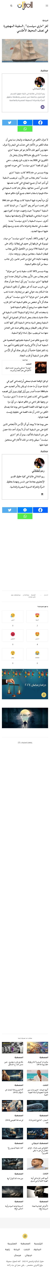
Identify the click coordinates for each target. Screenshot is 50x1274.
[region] (25, 717)
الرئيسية (33, 595)
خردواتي (35, 1144)
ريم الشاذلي (39, 89)
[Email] (42, 107)
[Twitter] (9, 122)
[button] (25, 717)
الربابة (45, 21)
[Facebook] (40, 122)
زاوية (7, 1250)
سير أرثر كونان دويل (20, 391)
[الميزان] (24, 6)
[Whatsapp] (25, 129)
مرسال (17, 1255)
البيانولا (37, 1250)
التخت (28, 364)
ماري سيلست (32, 597)
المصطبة (43, 1058)
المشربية (12, 1244)
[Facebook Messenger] (25, 122)
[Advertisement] (25, 919)
